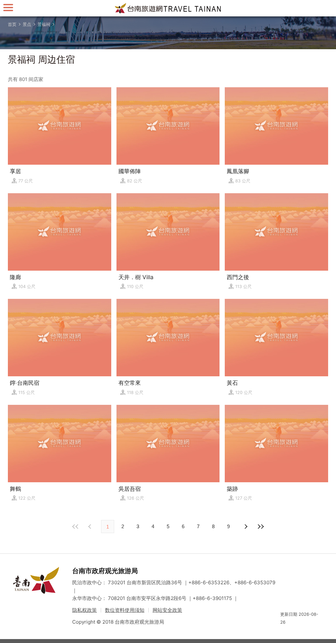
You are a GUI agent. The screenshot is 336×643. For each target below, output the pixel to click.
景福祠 (43, 24)
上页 (245, 526)
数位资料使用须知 (124, 610)
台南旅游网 (168, 8)
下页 (90, 526)
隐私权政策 (84, 610)
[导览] (8, 7)
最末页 (260, 526)
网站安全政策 (167, 610)
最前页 (75, 526)
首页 (12, 24)
